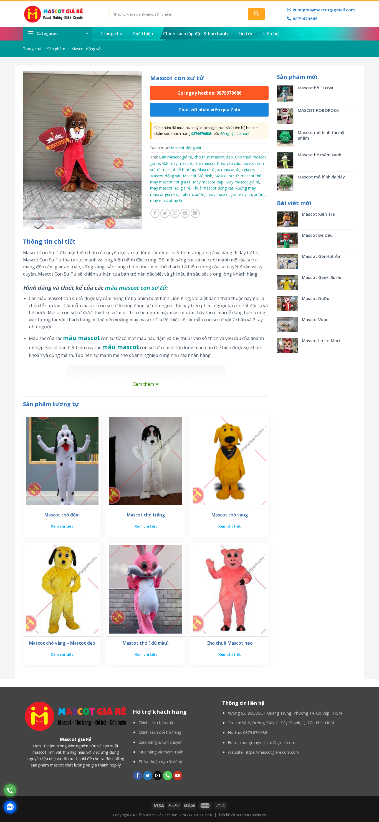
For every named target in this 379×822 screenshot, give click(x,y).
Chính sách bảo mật (156, 722)
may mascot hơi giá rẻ (170, 188)
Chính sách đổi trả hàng (159, 732)
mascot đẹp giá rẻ (237, 169)
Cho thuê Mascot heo (229, 643)
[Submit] (256, 14)
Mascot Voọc (315, 319)
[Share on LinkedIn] (195, 213)
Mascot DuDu (315, 298)
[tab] (49, 241)
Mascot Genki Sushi (321, 277)
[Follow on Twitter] (147, 775)
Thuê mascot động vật (213, 188)
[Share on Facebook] (155, 213)
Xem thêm (143, 384)
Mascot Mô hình (197, 175)
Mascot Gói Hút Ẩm (322, 256)
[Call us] (167, 775)
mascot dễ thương (178, 169)
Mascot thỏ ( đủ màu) (146, 643)
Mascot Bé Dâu (317, 235)
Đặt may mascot (177, 163)
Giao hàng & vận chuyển (160, 742)
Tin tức (245, 34)
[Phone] (10, 790)
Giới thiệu (142, 34)
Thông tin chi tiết (49, 241)
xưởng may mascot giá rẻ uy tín (223, 194)
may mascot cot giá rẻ (170, 182)
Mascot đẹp (208, 169)
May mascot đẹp (208, 182)
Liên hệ (271, 34)
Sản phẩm (56, 48)
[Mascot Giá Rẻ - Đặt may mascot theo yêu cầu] (62, 14)
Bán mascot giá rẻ (175, 157)
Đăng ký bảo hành (235, 133)
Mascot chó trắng (146, 515)
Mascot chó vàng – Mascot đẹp (62, 643)
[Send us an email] (157, 775)
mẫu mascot (81, 338)
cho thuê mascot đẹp (213, 157)
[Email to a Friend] (175, 213)
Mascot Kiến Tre (318, 213)
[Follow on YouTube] (177, 775)
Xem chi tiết (62, 526)
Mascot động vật (86, 48)
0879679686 (201, 133)
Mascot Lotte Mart (321, 340)
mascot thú (251, 175)
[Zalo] (10, 807)
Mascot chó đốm (62, 515)
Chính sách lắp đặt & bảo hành (195, 34)
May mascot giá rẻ (242, 182)
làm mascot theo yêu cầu (217, 163)
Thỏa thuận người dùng (160, 761)
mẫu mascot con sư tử (135, 287)
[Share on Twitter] (165, 213)
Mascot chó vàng (229, 515)
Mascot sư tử (226, 175)
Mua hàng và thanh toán (160, 752)
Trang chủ (111, 34)
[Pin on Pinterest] (185, 213)
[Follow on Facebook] (137, 775)
